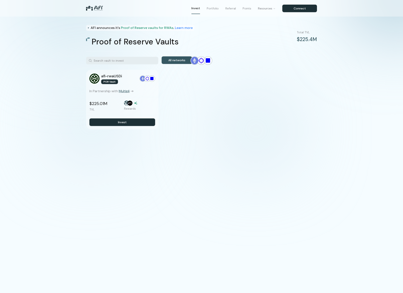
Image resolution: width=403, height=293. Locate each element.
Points (247, 8)
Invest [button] (122, 122)
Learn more (184, 28)
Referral (230, 8)
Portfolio (213, 8)
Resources (265, 8)
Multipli (124, 91)
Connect (300, 8)
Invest (195, 8)
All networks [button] (176, 60)
